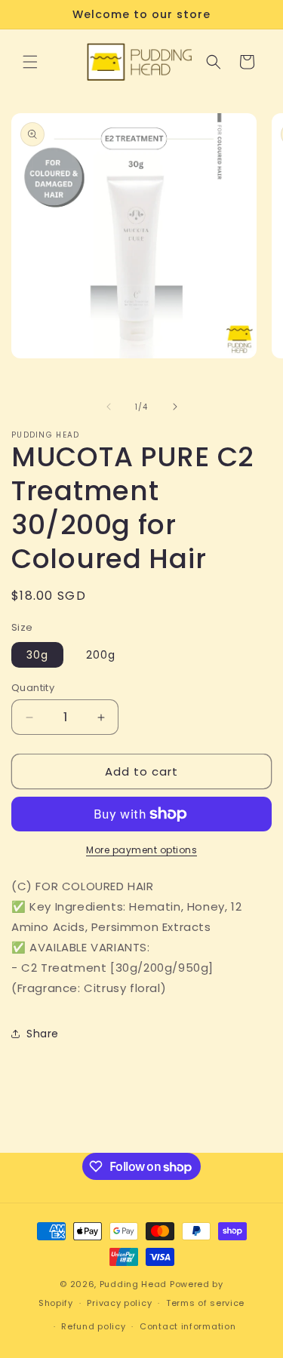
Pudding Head (133, 1284)
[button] (30, 61)
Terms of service (205, 1303)
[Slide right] (175, 406)
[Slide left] (108, 406)
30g (37, 654)
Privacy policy (119, 1303)
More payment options (141, 849)
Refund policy (93, 1326)
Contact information (187, 1326)
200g (100, 654)
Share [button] (42, 1033)
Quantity (32, 688)
